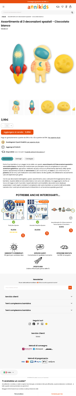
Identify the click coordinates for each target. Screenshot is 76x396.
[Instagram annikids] (29, 323)
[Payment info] (38, 362)
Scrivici (38, 336)
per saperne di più (33, 142)
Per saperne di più (54, 138)
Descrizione (7, 159)
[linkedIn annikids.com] (42, 323)
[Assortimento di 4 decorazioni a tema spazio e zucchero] (61, 219)
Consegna (29, 159)
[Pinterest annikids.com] (38, 323)
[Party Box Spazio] (13, 219)
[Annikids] (38, 6)
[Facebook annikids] (33, 323)
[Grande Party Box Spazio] (37, 219)
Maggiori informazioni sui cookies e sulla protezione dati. (20, 389)
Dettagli (18, 159)
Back (4, 17)
